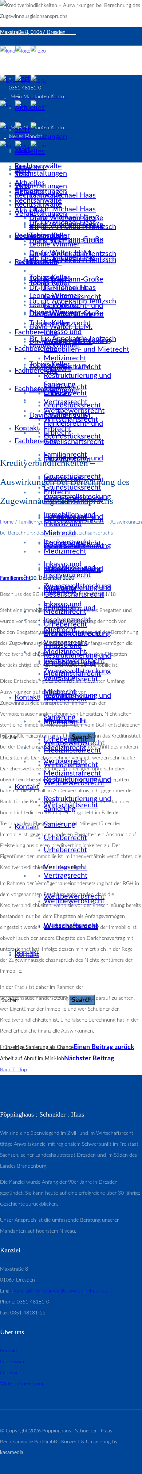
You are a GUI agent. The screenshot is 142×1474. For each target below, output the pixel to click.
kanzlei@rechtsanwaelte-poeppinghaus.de (60, 1291)
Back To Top (13, 1069)
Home (6, 522)
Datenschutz (14, 1372)
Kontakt (8, 1351)
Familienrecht (33, 522)
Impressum (12, 1361)
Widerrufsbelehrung (22, 1383)
